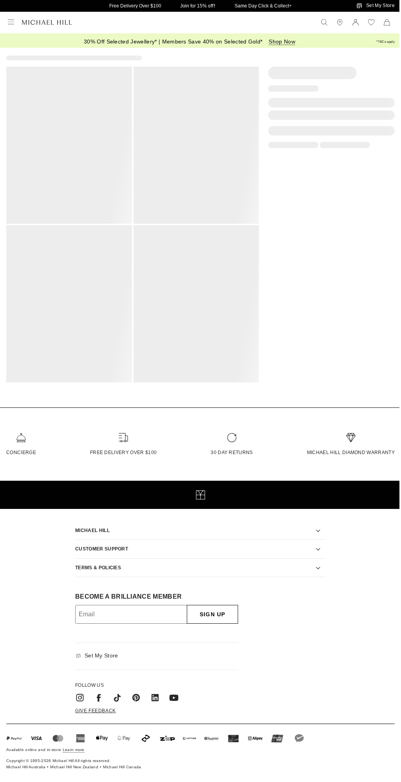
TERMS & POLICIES (95, 562)
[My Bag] (387, 22)
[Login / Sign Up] (355, 22)
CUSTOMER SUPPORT (98, 544)
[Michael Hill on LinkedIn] (152, 692)
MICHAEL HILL (89, 525)
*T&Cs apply (385, 41)
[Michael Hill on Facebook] (96, 692)
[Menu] (11, 22)
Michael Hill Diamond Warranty (351, 452)
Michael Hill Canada (122, 762)
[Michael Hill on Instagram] (77, 692)
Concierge (21, 452)
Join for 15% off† (198, 6)
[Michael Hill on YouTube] (171, 692)
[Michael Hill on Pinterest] (133, 692)
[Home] (47, 22)
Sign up (209, 609)
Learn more (74, 745)
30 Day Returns (232, 452)
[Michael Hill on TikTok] (114, 692)
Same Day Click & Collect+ (263, 6)
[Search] (324, 22)
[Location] (340, 22)
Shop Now (282, 41)
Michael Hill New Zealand (74, 762)
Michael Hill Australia (25, 762)
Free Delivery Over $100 (135, 6)
